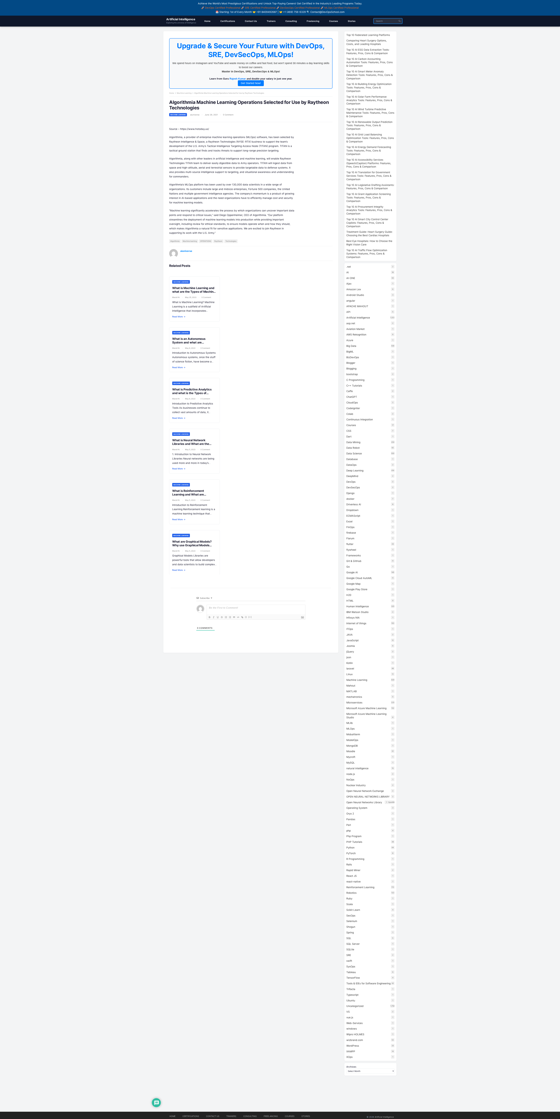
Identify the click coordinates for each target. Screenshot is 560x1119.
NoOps (350, 779)
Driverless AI (353, 504)
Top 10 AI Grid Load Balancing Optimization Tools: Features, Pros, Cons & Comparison (370, 138)
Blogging (351, 368)
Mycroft (350, 757)
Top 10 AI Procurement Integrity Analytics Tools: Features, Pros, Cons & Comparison (369, 210)
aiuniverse (195, 115)
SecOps (350, 915)
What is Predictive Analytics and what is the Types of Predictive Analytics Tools (191, 393)
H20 (348, 595)
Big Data (351, 345)
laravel (350, 668)
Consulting (250, 1116)
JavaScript (352, 640)
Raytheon (218, 241)
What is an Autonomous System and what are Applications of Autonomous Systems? (192, 344)
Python (350, 847)
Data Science (354, 453)
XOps (349, 1057)
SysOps (350, 966)
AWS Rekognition (356, 334)
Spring (350, 932)
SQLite (350, 949)
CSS (348, 430)
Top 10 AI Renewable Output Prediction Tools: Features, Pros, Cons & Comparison (369, 125)
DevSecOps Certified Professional (300, 7)
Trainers (231, 1116)
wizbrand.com (354, 1040)
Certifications (190, 1116)
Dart (348, 436)
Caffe (349, 391)
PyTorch (351, 853)
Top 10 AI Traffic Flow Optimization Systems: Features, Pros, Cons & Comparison (366, 254)
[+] (250, 617)
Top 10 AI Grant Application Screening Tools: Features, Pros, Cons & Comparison (368, 198)
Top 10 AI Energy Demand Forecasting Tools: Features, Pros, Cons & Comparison (368, 151)
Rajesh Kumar (238, 78)
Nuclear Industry (356, 785)
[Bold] (210, 617)
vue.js (349, 1017)
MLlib (349, 723)
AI (347, 272)
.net (348, 266)
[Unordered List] (230, 617)
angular (350, 300)
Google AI (352, 572)
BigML (350, 351)
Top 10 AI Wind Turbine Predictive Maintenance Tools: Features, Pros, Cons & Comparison (370, 113)
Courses (351, 425)
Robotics (351, 892)
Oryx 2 (350, 813)
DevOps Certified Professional (222, 7)
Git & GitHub (353, 561)
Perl (348, 825)
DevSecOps (353, 487)
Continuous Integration (359, 419)
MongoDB (352, 745)
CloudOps (352, 402)
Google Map (353, 583)
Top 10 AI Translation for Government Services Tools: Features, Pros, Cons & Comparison (368, 176)
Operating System (356, 807)
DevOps (351, 481)
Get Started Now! (251, 83)
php (348, 830)
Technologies (230, 241)
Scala (349, 904)
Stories (305, 1116)
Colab (349, 413)
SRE (348, 955)
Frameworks (353, 555)
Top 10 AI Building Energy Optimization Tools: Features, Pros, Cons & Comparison (369, 88)
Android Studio (355, 295)
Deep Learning (354, 470)
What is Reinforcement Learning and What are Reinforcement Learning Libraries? (189, 496)
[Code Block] (238, 617)
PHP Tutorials (354, 841)
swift (349, 960)
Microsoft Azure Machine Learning (366, 708)
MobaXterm (353, 734)
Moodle (350, 751)
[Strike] (222, 617)
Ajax (348, 283)
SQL (348, 938)
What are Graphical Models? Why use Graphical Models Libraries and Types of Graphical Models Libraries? (192, 547)
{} (246, 617)
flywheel (351, 549)
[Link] (242, 617)
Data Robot (353, 447)
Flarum (350, 538)
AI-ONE (350, 278)
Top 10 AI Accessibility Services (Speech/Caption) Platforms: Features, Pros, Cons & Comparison (368, 163)
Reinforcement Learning (360, 887)
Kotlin (349, 663)
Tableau (351, 972)
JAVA (349, 634)
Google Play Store (356, 589)
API (348, 312)
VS (348, 1011)
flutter (349, 544)
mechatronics (354, 696)
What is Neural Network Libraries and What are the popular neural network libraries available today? (194, 445)
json (348, 657)
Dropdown (352, 510)
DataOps (351, 464)
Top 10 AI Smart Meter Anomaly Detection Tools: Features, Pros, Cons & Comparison (369, 75)
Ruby (349, 898)
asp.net (350, 323)
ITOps (349, 629)
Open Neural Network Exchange (365, 791)
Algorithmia (175, 241)
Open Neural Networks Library (364, 802)
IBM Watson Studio (357, 612)
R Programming (355, 859)
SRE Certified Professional (260, 7)
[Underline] (218, 617)
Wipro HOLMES (355, 1034)
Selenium (351, 921)
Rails (349, 864)
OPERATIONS (205, 241)
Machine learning (190, 241)
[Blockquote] (234, 617)
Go (348, 566)
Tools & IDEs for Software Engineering (368, 983)
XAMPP (350, 1051)
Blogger (350, 362)
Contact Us (212, 1116)
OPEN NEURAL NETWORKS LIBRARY (368, 796)
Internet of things (356, 623)
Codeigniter (353, 408)
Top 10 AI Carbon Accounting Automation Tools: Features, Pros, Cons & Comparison (369, 62)
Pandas (350, 819)
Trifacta (350, 989)
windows (351, 1028)
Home (171, 93)
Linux (349, 674)
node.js (350, 774)
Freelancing (271, 1116)
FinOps (350, 527)
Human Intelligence (357, 606)
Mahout (350, 685)
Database (352, 459)
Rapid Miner (353, 870)
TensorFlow (353, 977)
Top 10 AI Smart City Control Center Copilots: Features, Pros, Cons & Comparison (367, 223)
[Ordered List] (226, 617)
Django (350, 493)
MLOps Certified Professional (341, 7)
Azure (349, 340)
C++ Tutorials (354, 385)
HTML (350, 600)
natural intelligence (357, 768)
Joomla (350, 645)
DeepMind (352, 476)
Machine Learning (184, 93)
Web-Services (354, 1023)
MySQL (350, 762)
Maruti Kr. (176, 297)
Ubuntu (350, 1000)
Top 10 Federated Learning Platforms (368, 35)
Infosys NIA (353, 617)
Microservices (354, 702)
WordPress (352, 1045)
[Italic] (214, 617)
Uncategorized (355, 1006)
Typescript (352, 994)
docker (350, 498)
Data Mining (353, 442)
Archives (351, 1066)
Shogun (350, 926)
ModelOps (352, 740)
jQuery (350, 651)
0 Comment (228, 115)
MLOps (350, 728)
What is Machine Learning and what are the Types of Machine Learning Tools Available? (193, 291)
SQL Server (353, 943)
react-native (353, 881)
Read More (178, 316)
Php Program (354, 836)
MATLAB (351, 691)
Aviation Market (355, 329)
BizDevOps (352, 357)
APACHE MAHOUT (357, 306)
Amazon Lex (353, 289)
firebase (351, 532)
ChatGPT (351, 396)
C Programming (355, 379)
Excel (349, 521)
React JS (351, 875)
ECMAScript (353, 515)
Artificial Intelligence (180, 19)
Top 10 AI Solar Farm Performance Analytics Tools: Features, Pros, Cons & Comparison (369, 100)
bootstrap (352, 374)
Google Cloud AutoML (359, 578)
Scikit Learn (353, 909)
